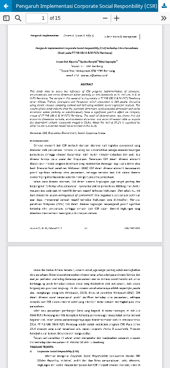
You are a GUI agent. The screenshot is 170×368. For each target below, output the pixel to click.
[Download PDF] (164, 6)
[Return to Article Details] (6, 6)
